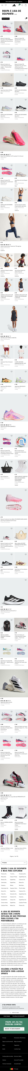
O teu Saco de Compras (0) (18, 1016)
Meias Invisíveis (12, 885)
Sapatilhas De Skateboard (22, 877)
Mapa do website (17, 1041)
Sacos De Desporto (3, 891)
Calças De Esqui (12, 900)
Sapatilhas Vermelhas (13, 903)
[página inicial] (14, 6)
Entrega (4, 1037)
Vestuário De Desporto (13, 894)
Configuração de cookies (7, 1056)
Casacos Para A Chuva (13, 888)
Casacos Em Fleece (22, 891)
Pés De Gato (22, 888)
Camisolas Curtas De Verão (3, 882)
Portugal (16, 1068)
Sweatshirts (4, 899)
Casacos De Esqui (13, 897)
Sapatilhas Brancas (12, 891)
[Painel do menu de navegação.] (2, 5)
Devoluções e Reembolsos (19, 1037)
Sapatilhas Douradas (12, 882)
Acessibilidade (17, 1063)
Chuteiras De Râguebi (22, 874)
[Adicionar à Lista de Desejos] (11, 23)
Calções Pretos (23, 902)
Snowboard (4, 896)
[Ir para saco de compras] (25, 5)
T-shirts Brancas (12, 874)
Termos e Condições (6, 1063)
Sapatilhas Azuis (12, 880)
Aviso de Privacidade (18, 1060)
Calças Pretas (13, 876)
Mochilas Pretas (21, 885)
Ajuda (3, 1049)
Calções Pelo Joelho (4, 905)
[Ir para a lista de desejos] (5, 5)
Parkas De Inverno (3, 874)
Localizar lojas (17, 1049)
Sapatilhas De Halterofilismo (22, 894)
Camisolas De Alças (4, 888)
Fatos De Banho (3, 894)
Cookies (4, 1060)
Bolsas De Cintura (3, 880)
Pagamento (16, 1045)
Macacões (3, 876)
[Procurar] (22, 5)
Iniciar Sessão (7, 1016)
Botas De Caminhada (22, 882)
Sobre (3, 1045)
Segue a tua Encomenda (7, 1041)
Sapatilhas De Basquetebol (22, 900)
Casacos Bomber (3, 885)
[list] (11, 19)
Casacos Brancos (21, 897)
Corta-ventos (4, 902)
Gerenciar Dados (17, 1056)
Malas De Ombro (12, 905)
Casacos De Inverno (22, 880)
